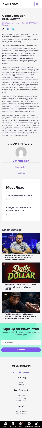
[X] (3, 29)
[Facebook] (8, 29)
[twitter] (14, 372)
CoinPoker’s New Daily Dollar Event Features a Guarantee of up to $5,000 (20, 287)
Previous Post (21, 167)
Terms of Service (21, 411)
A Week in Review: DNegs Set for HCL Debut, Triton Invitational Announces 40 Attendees (19, 257)
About (21, 382)
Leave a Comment (13, 23)
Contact (21, 385)
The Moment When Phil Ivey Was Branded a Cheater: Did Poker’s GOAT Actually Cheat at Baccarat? (21, 316)
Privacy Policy (21, 414)
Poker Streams (21, 398)
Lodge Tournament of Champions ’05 (18, 209)
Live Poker (21, 395)
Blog (4, 23)
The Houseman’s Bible (19, 195)
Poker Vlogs (21, 400)
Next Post (21, 173)
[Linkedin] (13, 29)
